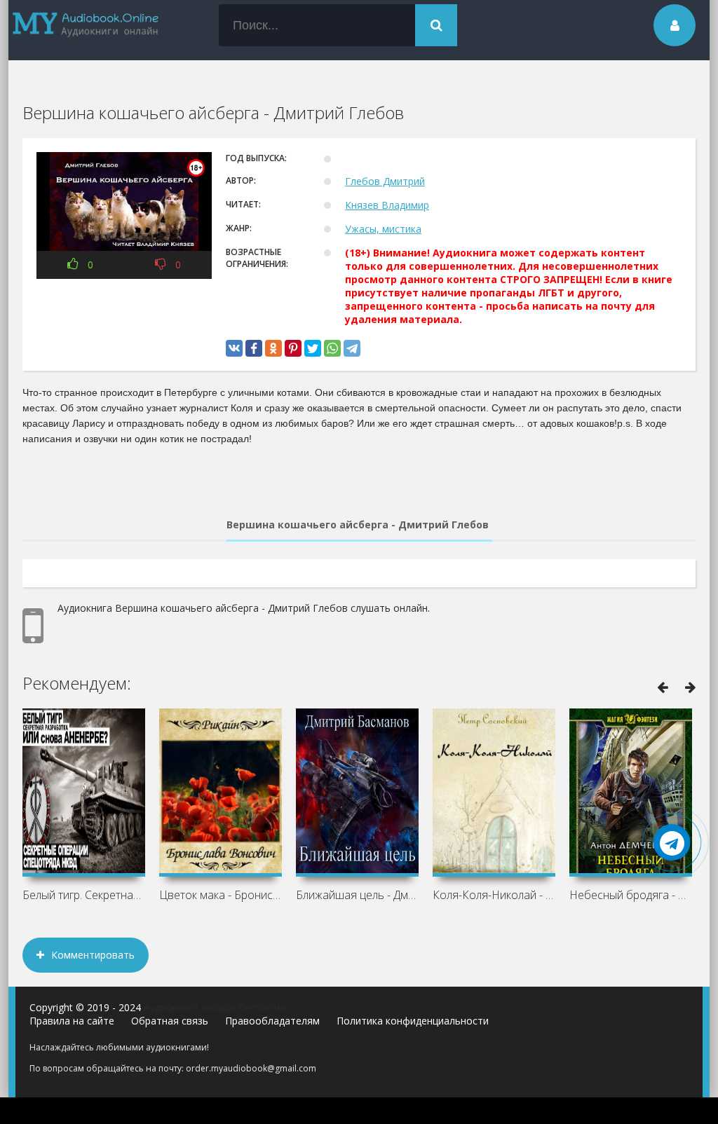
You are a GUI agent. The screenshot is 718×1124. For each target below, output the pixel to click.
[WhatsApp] (332, 348)
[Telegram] (352, 348)
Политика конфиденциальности (413, 1020)
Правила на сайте (71, 1020)
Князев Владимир (387, 205)
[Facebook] (253, 348)
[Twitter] (312, 348)
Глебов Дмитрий (385, 181)
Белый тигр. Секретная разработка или (83, 895)
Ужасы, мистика (383, 228)
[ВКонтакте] (234, 348)
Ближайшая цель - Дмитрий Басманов (357, 895)
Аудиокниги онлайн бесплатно (217, 1007)
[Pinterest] (293, 348)
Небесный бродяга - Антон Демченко (630, 895)
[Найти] (436, 25)
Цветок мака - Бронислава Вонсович (220, 895)
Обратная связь (169, 1020)
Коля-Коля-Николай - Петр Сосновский (494, 895)
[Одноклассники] (273, 348)
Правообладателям (272, 1020)
